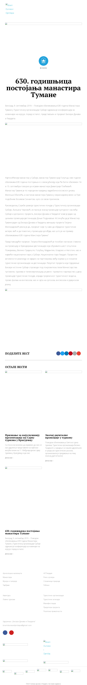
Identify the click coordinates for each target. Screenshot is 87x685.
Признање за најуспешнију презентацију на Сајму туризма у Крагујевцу (22, 437)
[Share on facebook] (58, 353)
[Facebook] (5, 632)
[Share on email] (79, 353)
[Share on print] (75, 353)
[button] (77, 9)
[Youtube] (11, 632)
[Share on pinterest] (71, 353)
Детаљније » (9, 458)
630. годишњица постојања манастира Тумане (22, 532)
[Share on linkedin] (66, 353)
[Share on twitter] (62, 353)
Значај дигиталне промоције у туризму (58, 436)
